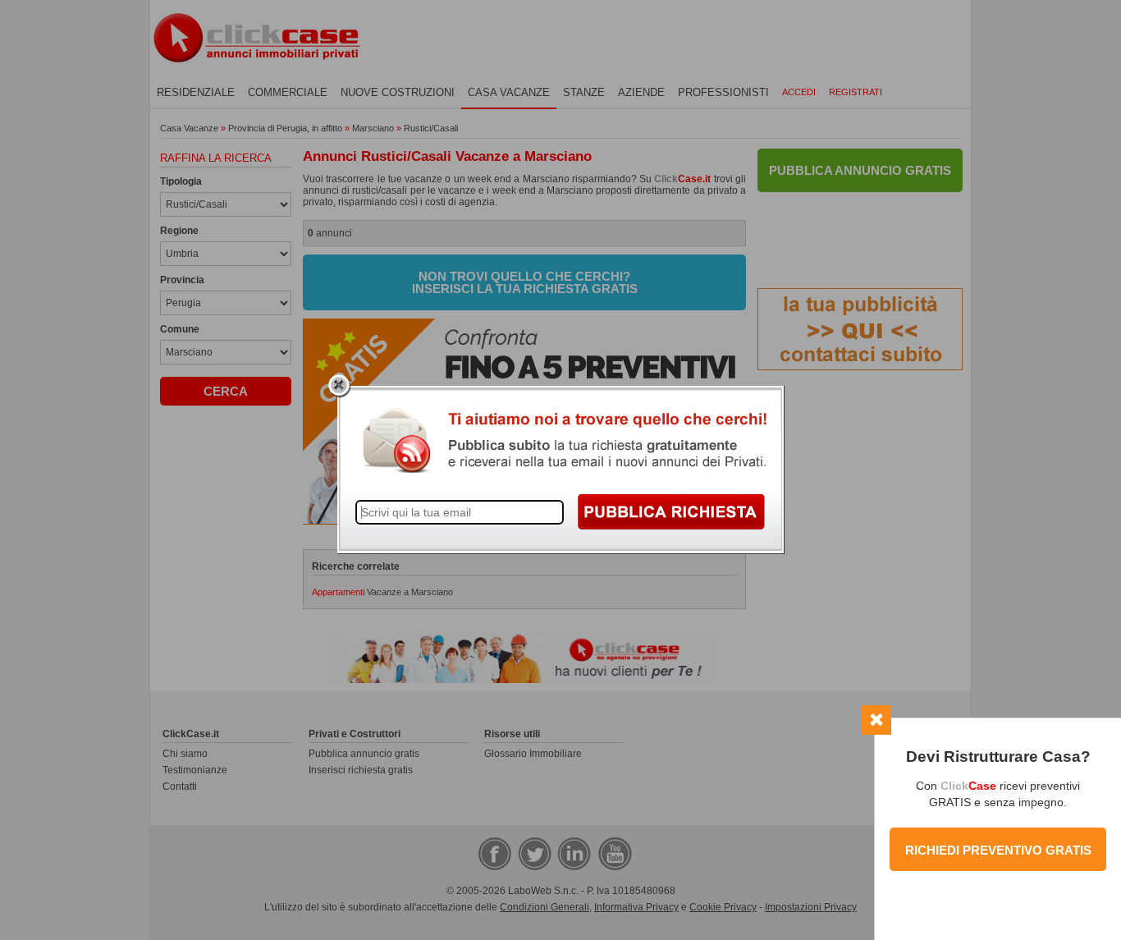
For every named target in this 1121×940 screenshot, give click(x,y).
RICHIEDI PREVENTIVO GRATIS (998, 850)
